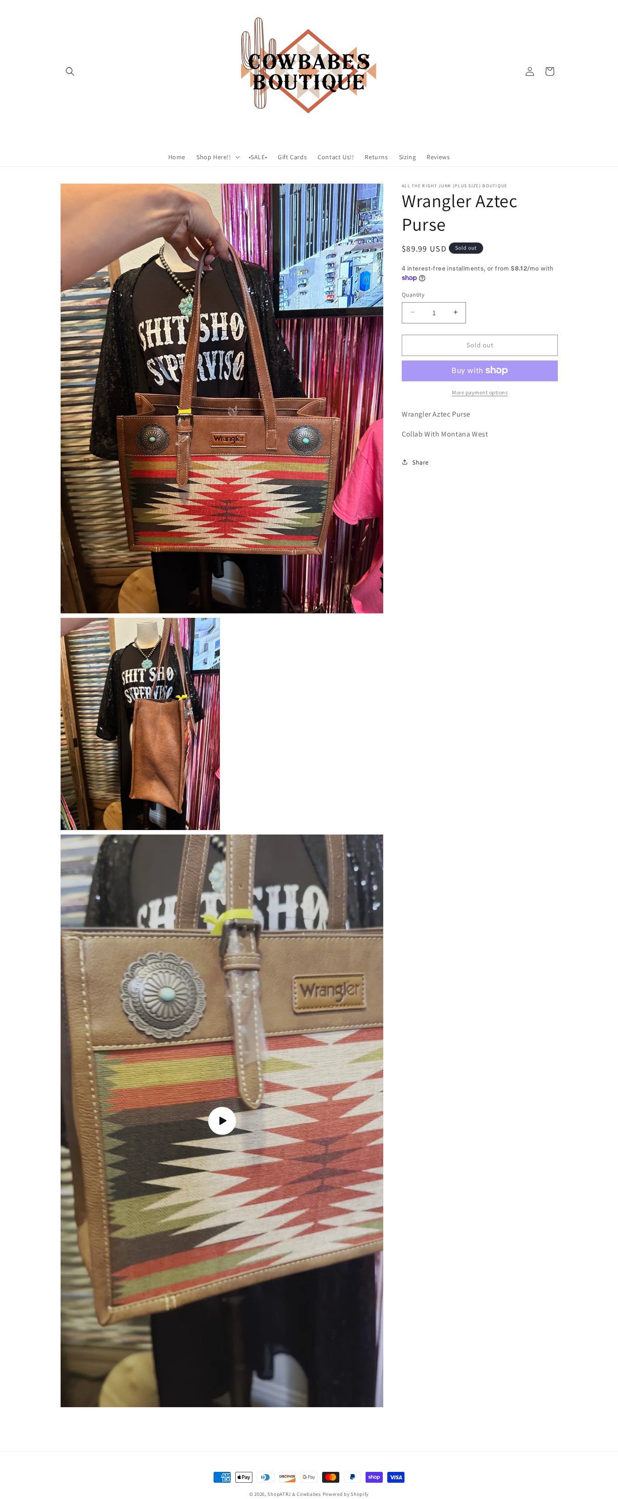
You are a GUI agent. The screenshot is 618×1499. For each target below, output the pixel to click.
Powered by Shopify (346, 1494)
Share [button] (420, 462)
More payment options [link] (480, 392)
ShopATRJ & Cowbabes (294, 1494)
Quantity (413, 294)
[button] (70, 71)
